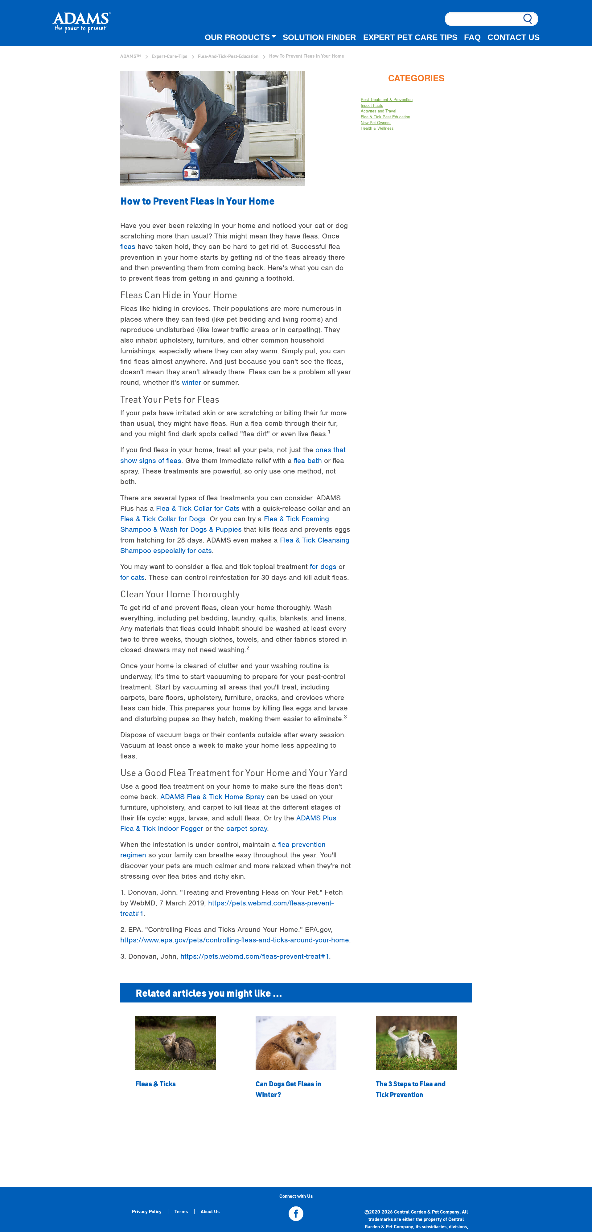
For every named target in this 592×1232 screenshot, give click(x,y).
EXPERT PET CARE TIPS (410, 37)
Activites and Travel (378, 111)
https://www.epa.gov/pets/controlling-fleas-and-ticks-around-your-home (234, 940)
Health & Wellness (377, 128)
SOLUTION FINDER (319, 37)
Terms (181, 1211)
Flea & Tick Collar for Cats (198, 508)
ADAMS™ (130, 56)
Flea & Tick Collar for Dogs (163, 518)
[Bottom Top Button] (561, 1192)
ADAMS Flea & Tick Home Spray (212, 796)
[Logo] (81, 23)
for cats (132, 577)
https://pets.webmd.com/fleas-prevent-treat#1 (254, 956)
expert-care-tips (169, 56)
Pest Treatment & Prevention (387, 99)
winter (191, 382)
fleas (127, 246)
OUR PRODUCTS (237, 37)
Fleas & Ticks (155, 1083)
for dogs (323, 566)
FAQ (472, 37)
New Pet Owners (376, 122)
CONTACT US (513, 37)
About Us (210, 1211)
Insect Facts (372, 105)
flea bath (308, 460)
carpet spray (246, 828)
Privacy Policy (147, 1211)
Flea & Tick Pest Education (385, 117)
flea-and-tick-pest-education (228, 56)
